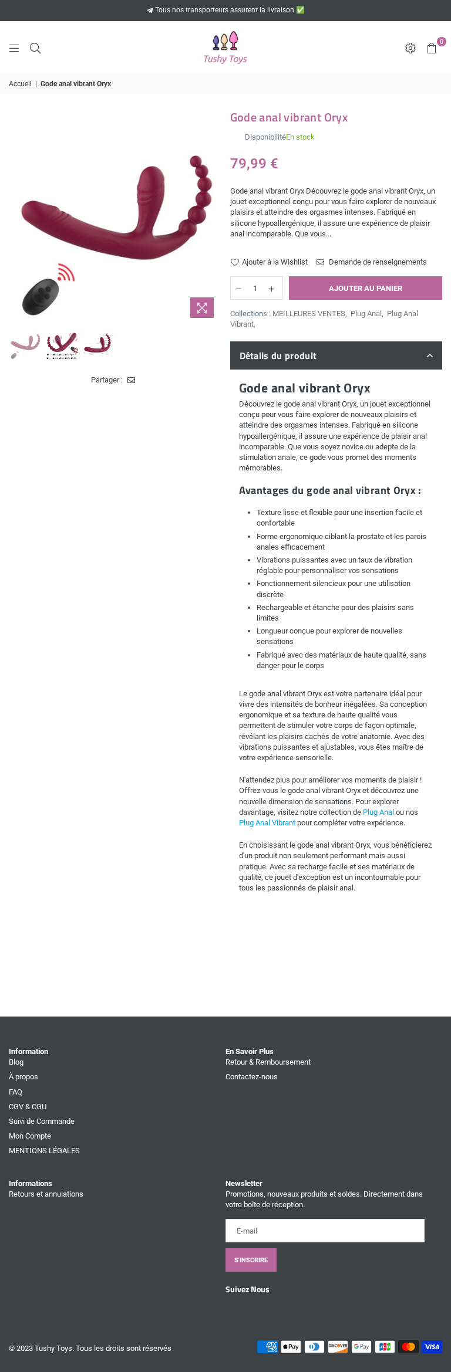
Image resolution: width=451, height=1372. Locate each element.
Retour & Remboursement (268, 1062)
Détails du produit (278, 355)
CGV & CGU (27, 1106)
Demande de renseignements (377, 262)
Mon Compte (30, 1136)
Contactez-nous (252, 1076)
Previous (19, 218)
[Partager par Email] (131, 380)
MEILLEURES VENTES (308, 313)
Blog (16, 1062)
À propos (23, 1076)
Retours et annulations (46, 1194)
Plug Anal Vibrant (267, 822)
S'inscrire (251, 1260)
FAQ (15, 1092)
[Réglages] (410, 47)
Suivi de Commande (42, 1121)
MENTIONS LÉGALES (44, 1150)
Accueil (20, 84)
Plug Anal (366, 313)
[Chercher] (35, 47)
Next (211, 218)
